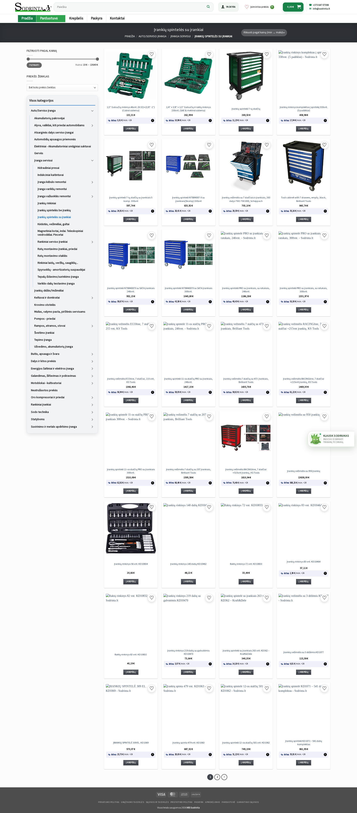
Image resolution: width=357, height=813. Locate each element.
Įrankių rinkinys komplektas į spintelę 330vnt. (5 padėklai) (304, 109)
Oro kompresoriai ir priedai (47, 397)
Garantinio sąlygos (248, 802)
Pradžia (27, 18)
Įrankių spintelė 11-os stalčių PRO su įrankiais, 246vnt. (188, 380)
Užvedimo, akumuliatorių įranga (53, 347)
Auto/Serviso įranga (152, 36)
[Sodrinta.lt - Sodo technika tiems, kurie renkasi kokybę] (33, 7)
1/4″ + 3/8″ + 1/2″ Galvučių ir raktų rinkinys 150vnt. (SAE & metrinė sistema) (188, 109)
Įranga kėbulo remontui (52, 182)
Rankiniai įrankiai (41, 404)
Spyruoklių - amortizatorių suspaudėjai (61, 270)
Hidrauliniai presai (48, 168)
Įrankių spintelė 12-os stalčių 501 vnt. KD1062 (246, 742)
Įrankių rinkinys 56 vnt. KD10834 (131, 564)
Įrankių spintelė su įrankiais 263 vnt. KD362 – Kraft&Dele (246, 652)
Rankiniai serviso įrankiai (53, 242)
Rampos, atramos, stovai (49, 326)
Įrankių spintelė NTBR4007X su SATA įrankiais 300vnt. (188, 290)
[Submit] (208, 7)
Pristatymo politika (181, 802)
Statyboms (38, 419)
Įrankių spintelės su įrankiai (54, 217)
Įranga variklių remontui (52, 189)
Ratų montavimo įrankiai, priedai (57, 249)
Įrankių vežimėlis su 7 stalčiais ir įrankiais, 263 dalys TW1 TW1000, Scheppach (246, 199)
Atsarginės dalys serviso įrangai (54, 132)
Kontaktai (117, 18)
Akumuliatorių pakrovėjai (49, 118)
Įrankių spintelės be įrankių (54, 210)
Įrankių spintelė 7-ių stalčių (246, 108)
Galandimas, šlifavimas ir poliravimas (53, 376)
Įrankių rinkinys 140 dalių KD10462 (188, 564)
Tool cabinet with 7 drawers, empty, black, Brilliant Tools (303, 199)
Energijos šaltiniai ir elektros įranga (52, 368)
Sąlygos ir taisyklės (157, 802)
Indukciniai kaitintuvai (51, 175)
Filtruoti (34, 65)
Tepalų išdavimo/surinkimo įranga (58, 276)
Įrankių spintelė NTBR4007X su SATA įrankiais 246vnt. (131, 290)
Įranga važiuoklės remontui (54, 196)
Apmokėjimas (212, 802)
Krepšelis (76, 18)
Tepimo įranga (43, 340)
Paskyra (96, 18)
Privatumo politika (108, 802)
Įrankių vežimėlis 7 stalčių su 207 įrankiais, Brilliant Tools (188, 471)
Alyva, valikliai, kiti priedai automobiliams (59, 125)
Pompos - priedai (44, 318)
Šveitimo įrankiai (44, 333)
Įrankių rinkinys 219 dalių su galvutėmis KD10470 (188, 652)
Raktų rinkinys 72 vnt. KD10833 (246, 564)
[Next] (224, 777)
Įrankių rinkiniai (47, 203)
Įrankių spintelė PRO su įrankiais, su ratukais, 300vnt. (303, 290)
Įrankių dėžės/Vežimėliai (49, 290)
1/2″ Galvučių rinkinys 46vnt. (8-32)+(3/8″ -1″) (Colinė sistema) (131, 109)
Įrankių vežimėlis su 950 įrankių (303, 471)
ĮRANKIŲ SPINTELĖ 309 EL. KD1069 (131, 742)
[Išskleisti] (92, 110)
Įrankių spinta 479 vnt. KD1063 (189, 742)
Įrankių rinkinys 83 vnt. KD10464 (303, 561)
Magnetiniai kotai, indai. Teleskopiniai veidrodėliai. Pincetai (60, 233)
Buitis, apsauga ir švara (45, 354)
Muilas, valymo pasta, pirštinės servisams (59, 312)
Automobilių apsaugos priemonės (55, 139)
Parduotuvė (49, 18)
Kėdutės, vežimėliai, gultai (53, 224)
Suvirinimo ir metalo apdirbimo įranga (54, 426)
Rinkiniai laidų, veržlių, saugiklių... (58, 263)
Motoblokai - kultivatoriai (46, 383)
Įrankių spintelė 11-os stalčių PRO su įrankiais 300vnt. (131, 471)
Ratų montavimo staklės (52, 256)
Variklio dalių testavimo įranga (56, 283)
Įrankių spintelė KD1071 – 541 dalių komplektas (303, 742)
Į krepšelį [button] (131, 128)
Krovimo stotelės (45, 305)
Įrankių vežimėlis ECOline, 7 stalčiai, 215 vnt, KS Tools (131, 380)
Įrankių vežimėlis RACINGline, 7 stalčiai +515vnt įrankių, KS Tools (246, 471)
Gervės (38, 153)
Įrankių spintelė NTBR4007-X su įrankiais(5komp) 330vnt (188, 199)
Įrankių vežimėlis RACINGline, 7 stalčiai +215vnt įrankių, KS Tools (303, 380)
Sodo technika (40, 412)
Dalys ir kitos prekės (43, 361)
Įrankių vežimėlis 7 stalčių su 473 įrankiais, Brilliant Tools (246, 380)
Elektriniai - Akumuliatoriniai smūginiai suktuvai (62, 146)
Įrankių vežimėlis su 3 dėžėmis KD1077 (303, 652)
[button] (228, 7)
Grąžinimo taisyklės (132, 802)
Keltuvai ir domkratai (47, 298)
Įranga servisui (180, 36)
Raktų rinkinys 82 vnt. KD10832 (131, 654)
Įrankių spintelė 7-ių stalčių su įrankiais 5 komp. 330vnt (130, 199)
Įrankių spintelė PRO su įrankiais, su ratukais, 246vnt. (246, 290)
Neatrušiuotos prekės (44, 390)
